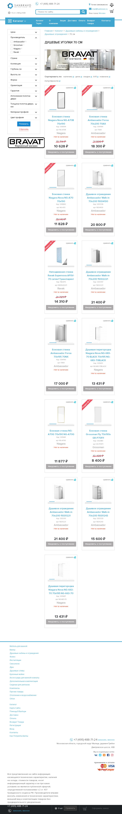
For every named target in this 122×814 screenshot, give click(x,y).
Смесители (14, 664)
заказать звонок (106, 740)
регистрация (15, 725)
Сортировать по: (53, 76)
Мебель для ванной (18, 646)
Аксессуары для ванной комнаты (24, 678)
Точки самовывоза (99, 5)
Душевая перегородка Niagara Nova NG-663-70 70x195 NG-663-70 (61, 590)
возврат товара (17, 722)
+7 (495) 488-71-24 (50, 4)
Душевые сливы (17, 671)
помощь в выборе (18, 711)
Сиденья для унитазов (20, 685)
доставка (14, 715)
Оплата (82, 20)
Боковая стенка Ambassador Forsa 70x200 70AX (98, 120)
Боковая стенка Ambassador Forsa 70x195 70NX (61, 353)
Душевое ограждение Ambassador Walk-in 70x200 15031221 (61, 512)
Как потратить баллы (19, 736)
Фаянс (12, 657)
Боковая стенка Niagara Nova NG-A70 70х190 (61, 198)
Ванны (12, 650)
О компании (53, 22)
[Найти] (83, 11)
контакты (14, 732)
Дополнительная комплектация (24, 681)
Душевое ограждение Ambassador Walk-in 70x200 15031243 (98, 512)
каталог (13, 704)
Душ (12, 667)
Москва (102, 13)
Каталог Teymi (39, 22)
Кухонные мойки (17, 674)
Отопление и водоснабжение (23, 695)
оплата (13, 718)
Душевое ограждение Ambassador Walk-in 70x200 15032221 (98, 275)
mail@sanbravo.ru (100, 9)
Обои (12, 699)
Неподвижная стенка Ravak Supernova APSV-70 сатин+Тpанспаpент (61, 275)
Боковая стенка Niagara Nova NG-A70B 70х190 (61, 120)
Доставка (72, 20)
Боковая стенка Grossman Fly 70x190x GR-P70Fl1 (98, 434)
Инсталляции (15, 660)
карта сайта (15, 708)
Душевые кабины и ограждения (24, 653)
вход (12, 729)
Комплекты (15, 688)
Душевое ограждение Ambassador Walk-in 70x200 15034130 (98, 198)
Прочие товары (16, 692)
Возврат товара (91, 22)
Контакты (106, 20)
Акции (63, 20)
